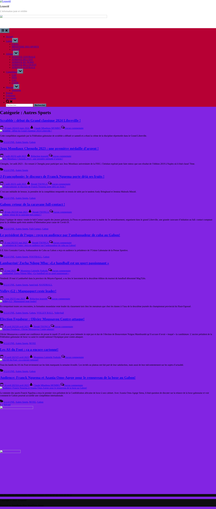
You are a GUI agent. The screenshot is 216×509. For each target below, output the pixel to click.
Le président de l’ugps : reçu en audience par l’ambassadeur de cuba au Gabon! (60, 235)
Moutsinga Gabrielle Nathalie (34, 270)
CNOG (15, 44)
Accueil (9, 36)
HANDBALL (45, 285)
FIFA (14, 77)
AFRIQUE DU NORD (23, 62)
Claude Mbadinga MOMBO (47, 128)
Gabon (9, 41)
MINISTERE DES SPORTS (25, 46)
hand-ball (33, 285)
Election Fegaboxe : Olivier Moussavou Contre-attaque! (42, 319)
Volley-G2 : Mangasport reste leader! (28, 291)
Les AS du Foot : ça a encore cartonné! (29, 349)
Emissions (10, 95)
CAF (14, 75)
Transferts (16, 90)
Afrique (9, 54)
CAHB (15, 83)
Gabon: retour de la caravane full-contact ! (32, 204)
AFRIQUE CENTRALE (23, 57)
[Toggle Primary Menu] (4, 30)
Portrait (9, 93)
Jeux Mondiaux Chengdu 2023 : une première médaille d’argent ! (49, 148)
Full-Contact (35, 229)
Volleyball (59, 313)
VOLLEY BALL (45, 313)
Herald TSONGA (39, 184)
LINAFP (16, 49)
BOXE (32, 343)
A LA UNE (9, 142)
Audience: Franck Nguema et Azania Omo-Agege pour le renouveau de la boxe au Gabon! (67, 377)
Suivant (7, 404)
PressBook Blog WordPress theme (28, 505)
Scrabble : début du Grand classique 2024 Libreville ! (40, 120)
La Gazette (11, 98)
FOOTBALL (35, 257)
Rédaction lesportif (40, 156)
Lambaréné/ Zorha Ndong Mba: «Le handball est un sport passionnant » (54, 263)
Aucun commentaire (74, 128)
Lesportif (4, 6)
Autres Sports (21, 142)
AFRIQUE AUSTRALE (23, 67)
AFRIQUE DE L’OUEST (24, 65)
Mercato (10, 87)
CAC (14, 80)
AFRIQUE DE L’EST (22, 59)
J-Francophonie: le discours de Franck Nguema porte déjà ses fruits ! (52, 176)
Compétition (11, 72)
